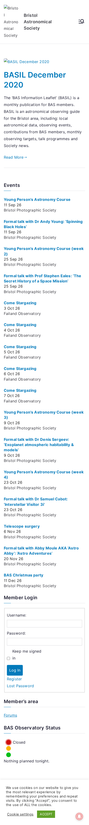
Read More (13, 157)
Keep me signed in (26, 654)
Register (14, 679)
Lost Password (20, 685)
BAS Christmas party (23, 575)
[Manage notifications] (79, 816)
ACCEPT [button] (46, 814)
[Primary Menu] (81, 22)
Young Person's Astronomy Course (37, 199)
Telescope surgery (22, 526)
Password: (16, 633)
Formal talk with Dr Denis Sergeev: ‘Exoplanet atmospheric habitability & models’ (39, 444)
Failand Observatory (22, 313)
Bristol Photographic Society (30, 210)
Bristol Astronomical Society (38, 22)
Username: (16, 615)
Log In (14, 670)
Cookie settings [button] (20, 814)
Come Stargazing (20, 302)
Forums (10, 715)
